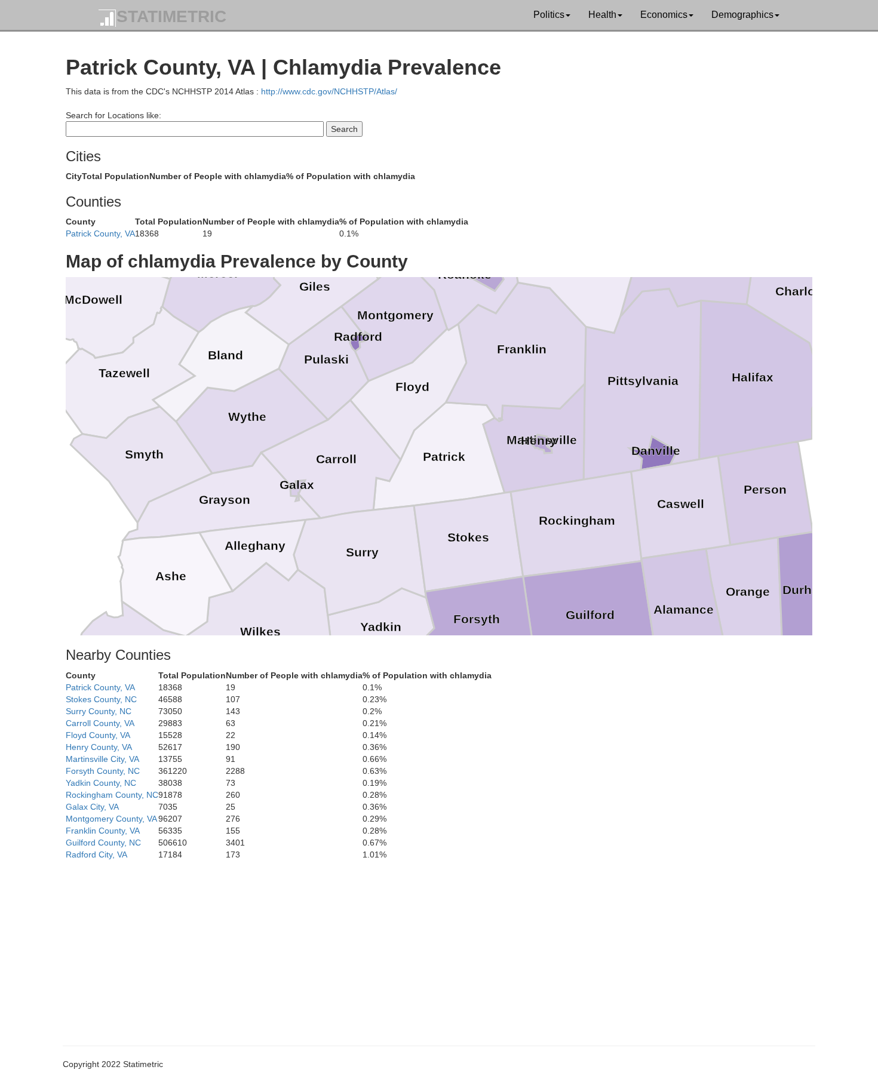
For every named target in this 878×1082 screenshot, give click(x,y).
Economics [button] (663, 15)
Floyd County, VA (98, 735)
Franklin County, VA (103, 830)
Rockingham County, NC (112, 795)
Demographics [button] (742, 15)
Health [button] (602, 15)
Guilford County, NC (103, 842)
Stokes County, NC (101, 699)
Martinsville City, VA (102, 759)
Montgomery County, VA (111, 818)
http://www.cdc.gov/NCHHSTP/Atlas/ (329, 91)
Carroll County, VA (100, 723)
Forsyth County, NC (103, 771)
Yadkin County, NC (101, 783)
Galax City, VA (92, 807)
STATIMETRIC (171, 16)
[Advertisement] (424, 944)
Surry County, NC (98, 711)
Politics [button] (548, 15)
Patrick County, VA (100, 233)
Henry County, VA (99, 747)
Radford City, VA (96, 854)
